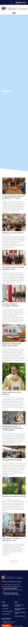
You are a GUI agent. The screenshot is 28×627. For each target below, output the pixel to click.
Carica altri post (14, 560)
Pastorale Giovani (20, 616)
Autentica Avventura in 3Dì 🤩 (13, 496)
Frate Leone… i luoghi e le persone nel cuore (11, 539)
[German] (21, 2)
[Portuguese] (23, 2)
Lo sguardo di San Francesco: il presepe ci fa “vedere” (13, 197)
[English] (18, 2)
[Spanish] (25, 2)
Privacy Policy (6, 614)
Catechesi (5, 608)
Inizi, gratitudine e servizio (12, 460)
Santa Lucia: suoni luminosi (12, 233)
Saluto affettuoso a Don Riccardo (11, 393)
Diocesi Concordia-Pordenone (20, 609)
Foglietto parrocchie (5, 605)
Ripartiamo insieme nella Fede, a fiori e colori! (11, 345)
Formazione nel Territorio (19, 605)
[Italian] (16, 2)
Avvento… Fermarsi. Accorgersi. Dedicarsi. (10, 305)
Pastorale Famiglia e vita (20, 613)
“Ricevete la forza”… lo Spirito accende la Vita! (13, 268)
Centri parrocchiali (7, 611)
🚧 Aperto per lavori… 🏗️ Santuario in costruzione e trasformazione (12, 428)
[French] (20, 2)
